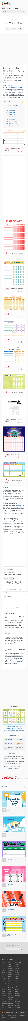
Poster (10, 995)
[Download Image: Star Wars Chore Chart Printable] (22, 422)
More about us (8, 766)
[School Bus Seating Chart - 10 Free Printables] (14, 791)
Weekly (17, 1005)
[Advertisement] (14, 49)
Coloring (17, 974)
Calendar (4, 962)
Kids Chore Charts (10, 108)
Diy (9, 978)
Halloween (11, 982)
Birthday (17, 968)
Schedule (10, 997)
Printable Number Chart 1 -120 (14, 726)
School (17, 997)
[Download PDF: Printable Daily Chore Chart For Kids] (19, 483)
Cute (9, 976)
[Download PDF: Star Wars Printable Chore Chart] (19, 457)
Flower (10, 980)
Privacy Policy (22, 1015)
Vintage (17, 1003)
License (14, 1015)
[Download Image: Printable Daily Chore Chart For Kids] (22, 483)
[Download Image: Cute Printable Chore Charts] (22, 342)
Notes (10, 990)
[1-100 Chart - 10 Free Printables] (14, 866)
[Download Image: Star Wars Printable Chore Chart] (22, 457)
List (9, 986)
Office (3, 991)
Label (16, 984)
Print (3, 997)
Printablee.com (8, 1012)
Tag (9, 1001)
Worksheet (18, 962)
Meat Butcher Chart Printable (14, 728)
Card (3, 964)
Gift (3, 982)
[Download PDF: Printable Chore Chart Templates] (19, 151)
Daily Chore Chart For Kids (12, 126)
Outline (17, 991)
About (3, 1015)
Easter (16, 978)
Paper (3, 993)
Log (16, 986)
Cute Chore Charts (10, 114)
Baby (9, 966)
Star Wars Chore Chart (12, 121)
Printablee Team (10, 572)
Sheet (3, 999)
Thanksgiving (5, 1003)
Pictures (17, 993)
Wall (3, 1005)
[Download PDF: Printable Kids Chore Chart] (19, 317)
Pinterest (21, 766)
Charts (12, 578)
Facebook (10, 768)
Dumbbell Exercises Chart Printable (14, 730)
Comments (20, 28)
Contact (9, 1015)
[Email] (10, 583)
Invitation (17, 982)
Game (9, 964)
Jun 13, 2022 (22, 632)
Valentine (10, 1003)
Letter (3, 8)
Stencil (10, 999)
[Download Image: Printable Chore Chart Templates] (22, 151)
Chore (6, 578)
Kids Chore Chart (10, 112)
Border (16, 970)
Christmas (4, 974)
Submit (17, 607)
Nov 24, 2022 (22, 616)
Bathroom (4, 968)
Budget (10, 972)
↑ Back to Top (13, 1017)
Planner (4, 995)
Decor (16, 976)
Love (3, 988)
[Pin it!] (7, 148)
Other (9, 991)
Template (15, 8)
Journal (4, 984)
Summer (4, 1001)
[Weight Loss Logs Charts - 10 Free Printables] (14, 916)
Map (9, 1007)
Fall (3, 980)
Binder (10, 968)
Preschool (17, 995)
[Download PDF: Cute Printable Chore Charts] (19, 342)
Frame (16, 980)
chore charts (17, 87)
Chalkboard (18, 972)
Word (3, 972)
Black (3, 970)
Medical (10, 988)
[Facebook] (7, 583)
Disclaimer (5, 1017)
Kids (9, 984)
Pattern (10, 962)
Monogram (5, 990)
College (10, 974)
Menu (16, 988)
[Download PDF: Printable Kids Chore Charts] (19, 256)
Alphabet (17, 964)
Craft (3, 976)
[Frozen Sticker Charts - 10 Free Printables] (14, 816)
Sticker (17, 999)
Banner (17, 966)
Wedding (10, 1005)
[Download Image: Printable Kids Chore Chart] (22, 317)
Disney (4, 978)
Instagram (17, 768)
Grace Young (10, 569)
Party (9, 993)
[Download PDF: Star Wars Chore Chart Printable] (19, 422)
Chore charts (6, 74)
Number (9, 8)
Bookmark (11, 970)
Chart (3, 1007)
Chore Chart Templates (12, 105)
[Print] (13, 583)
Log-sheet (17, 1007)
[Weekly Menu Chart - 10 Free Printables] (14, 841)
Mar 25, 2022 (22, 649)
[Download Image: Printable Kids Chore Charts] (22, 256)
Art (2, 966)
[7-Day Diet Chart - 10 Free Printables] (14, 891)
